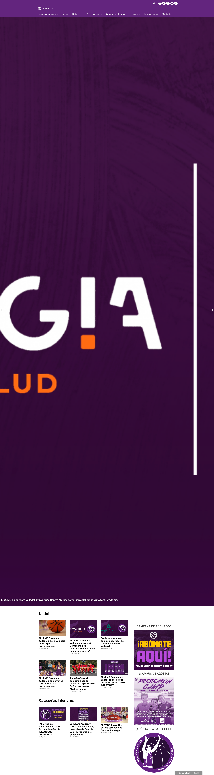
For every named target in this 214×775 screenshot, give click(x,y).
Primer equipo (93, 14)
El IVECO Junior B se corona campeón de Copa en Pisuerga (112, 728)
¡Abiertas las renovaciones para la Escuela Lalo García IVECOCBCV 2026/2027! (50, 729)
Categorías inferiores (115, 14)
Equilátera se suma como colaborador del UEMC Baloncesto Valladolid (112, 642)
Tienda (65, 14)
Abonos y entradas (47, 14)
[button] (154, 3)
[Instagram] (160, 3)
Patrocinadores (151, 14)
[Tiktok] (176, 3)
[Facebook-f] (164, 3)
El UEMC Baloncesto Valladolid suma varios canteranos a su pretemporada (51, 682)
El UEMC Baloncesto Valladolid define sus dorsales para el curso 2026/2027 (113, 681)
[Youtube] (172, 3)
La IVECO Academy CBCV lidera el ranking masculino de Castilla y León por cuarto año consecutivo (82, 729)
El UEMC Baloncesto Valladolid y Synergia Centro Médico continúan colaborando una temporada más (82, 645)
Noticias (76, 14)
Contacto (166, 14)
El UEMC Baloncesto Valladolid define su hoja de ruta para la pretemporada (52, 642)
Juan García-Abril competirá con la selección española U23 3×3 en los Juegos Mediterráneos (83, 683)
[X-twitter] (168, 3)
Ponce (135, 14)
